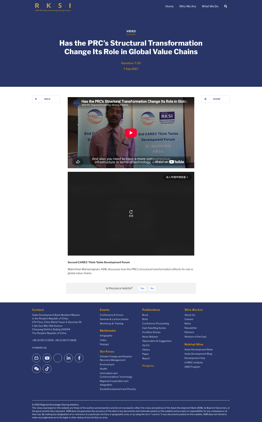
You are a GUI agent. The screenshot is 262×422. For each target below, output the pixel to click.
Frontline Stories (151, 332)
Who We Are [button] (187, 6)
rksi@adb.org (39, 347)
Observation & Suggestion (157, 340)
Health (103, 368)
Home (169, 6)
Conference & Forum (111, 314)
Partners (189, 332)
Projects (148, 365)
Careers (188, 319)
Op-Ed (145, 345)
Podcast (104, 344)
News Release (150, 336)
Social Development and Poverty (118, 389)
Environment (107, 364)
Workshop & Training (111, 323)
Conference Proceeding (155, 323)
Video (103, 340)
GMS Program (192, 366)
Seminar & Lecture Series (114, 319)
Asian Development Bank (198, 349)
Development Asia (194, 358)
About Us (189, 314)
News (187, 323)
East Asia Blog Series (154, 327)
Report (146, 358)
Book (145, 314)
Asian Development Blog (198, 353)
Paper (145, 353)
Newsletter (190, 327)
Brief (145, 319)
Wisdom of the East (195, 336)
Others (146, 349)
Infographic (106, 335)
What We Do (210, 6)
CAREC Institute (193, 362)
